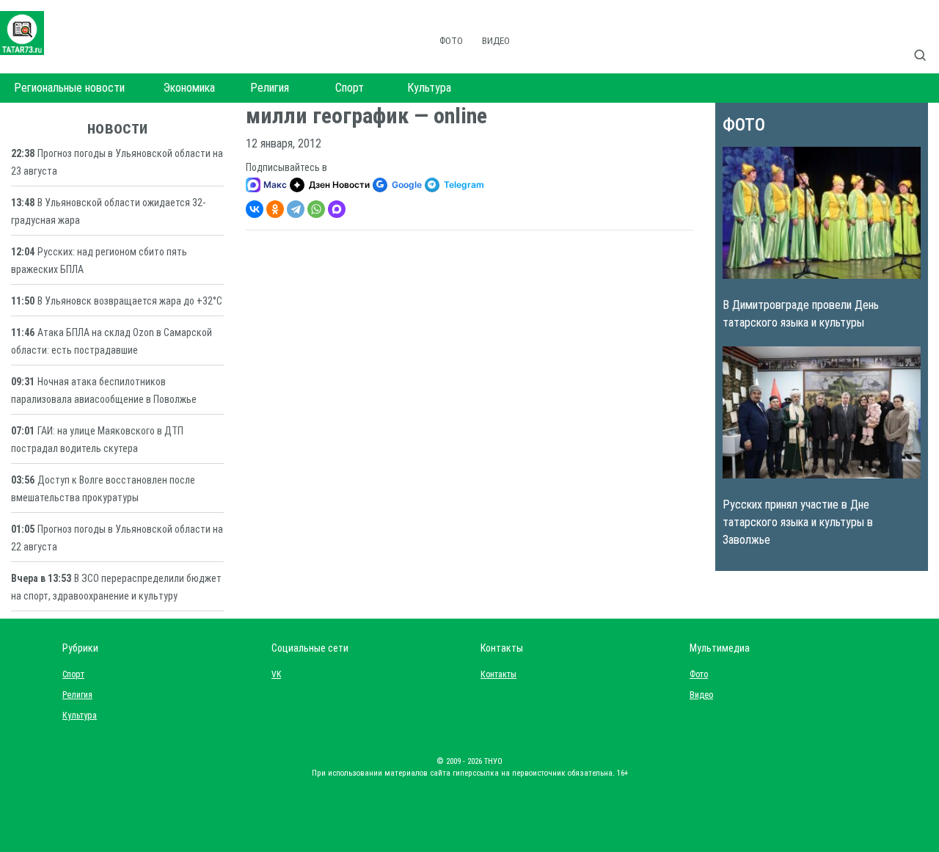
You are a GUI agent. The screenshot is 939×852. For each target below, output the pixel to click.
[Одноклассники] (275, 209)
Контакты (495, 674)
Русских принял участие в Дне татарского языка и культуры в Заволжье (798, 522)
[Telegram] (295, 209)
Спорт (349, 88)
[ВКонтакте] (254, 209)
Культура (429, 88)
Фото (451, 40)
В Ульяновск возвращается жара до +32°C (129, 301)
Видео (496, 40)
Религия (269, 88)
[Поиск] (926, 39)
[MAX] (337, 209)
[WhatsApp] (316, 209)
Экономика (189, 88)
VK (276, 674)
